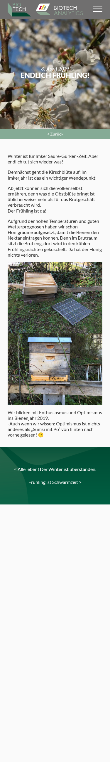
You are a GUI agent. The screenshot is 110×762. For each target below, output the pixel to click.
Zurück (56, 133)
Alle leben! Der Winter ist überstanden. (57, 469)
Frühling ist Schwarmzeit (53, 482)
